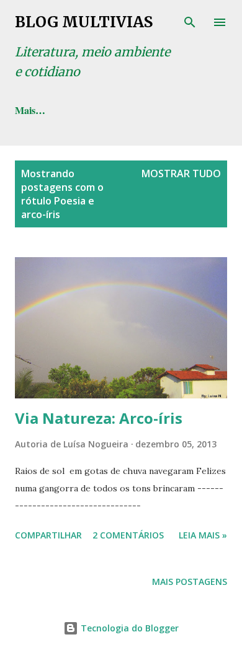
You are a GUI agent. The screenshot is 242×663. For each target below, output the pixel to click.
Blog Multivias (84, 22)
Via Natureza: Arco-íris (98, 418)
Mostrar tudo (181, 173)
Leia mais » (203, 535)
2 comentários (128, 535)
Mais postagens (189, 581)
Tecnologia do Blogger (128, 628)
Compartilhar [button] (48, 535)
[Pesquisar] (189, 22)
